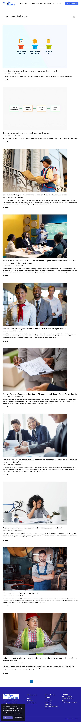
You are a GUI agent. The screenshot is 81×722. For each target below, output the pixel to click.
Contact (59, 3)
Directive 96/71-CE (48, 700)
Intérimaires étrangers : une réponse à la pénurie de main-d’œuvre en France (35, 195)
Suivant (74, 681)
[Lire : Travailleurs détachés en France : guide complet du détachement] (35, 46)
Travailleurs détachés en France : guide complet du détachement (30, 71)
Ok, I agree (7, 717)
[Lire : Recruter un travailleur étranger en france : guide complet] (35, 108)
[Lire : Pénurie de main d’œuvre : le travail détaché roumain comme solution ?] (35, 503)
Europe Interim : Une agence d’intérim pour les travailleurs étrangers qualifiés (35, 328)
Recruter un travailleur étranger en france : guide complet (27, 133)
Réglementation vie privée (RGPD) (51, 706)
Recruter (27, 3)
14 (40, 681)
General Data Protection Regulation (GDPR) (13, 713)
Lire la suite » (6, 80)
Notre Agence (47, 3)
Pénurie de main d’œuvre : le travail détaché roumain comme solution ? (32, 528)
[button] (29, 3)
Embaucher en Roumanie (32, 703)
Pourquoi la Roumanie (37, 3)
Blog (54, 3)
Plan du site (47, 708)
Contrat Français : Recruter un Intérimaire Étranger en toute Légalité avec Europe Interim (40, 394)
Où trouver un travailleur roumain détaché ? (21, 593)
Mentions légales (48, 704)
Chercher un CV (48, 702)
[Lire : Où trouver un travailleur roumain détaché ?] (35, 569)
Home (21, 3)
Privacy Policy (18, 717)
